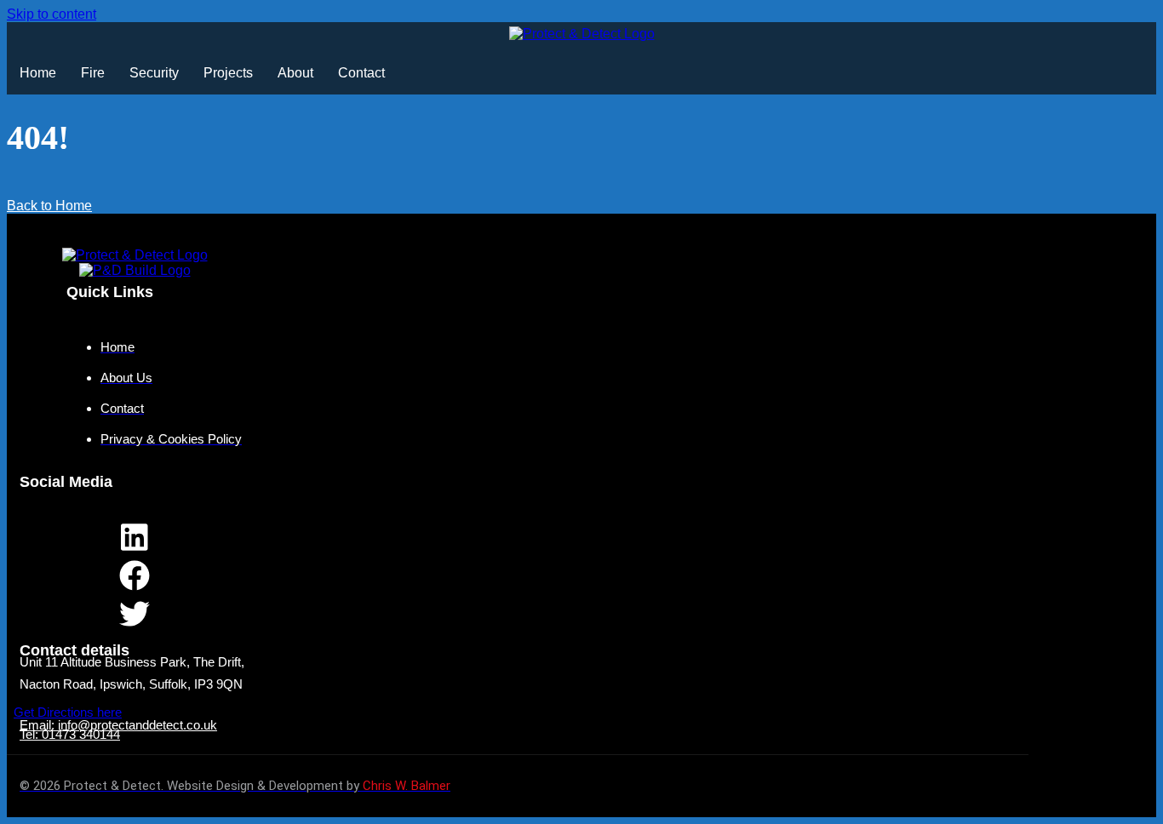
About (295, 73)
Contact (361, 73)
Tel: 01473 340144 (70, 734)
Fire (93, 73)
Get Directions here (68, 712)
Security (154, 73)
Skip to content (51, 14)
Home (38, 73)
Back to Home (49, 205)
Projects (228, 73)
